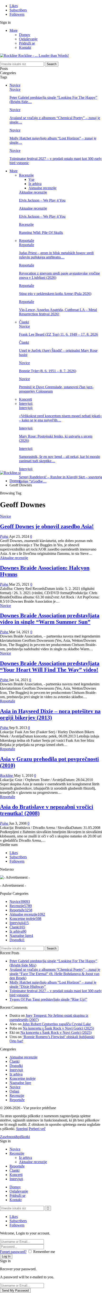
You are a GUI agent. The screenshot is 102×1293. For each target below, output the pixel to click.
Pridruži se (27, 43)
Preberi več (37, 1129)
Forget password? (13, 1252)
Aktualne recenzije (42, 188)
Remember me (44, 1252)
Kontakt (25, 47)
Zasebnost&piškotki (15, 1137)
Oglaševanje (28, 39)
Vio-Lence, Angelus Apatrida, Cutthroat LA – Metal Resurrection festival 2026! (58, 312)
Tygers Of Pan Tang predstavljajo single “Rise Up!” (48, 999)
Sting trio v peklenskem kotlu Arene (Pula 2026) (55, 294)
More (13, 30)
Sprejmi (22, 1129)
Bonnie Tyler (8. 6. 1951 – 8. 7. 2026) (47, 371)
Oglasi (14, 1091)
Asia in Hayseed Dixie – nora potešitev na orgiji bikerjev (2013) (50, 714)
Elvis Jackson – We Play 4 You (42, 200)
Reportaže (26, 241)
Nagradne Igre (21, 936)
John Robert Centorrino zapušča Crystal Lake (57, 1024)
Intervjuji (25, 404)
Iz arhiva (35, 184)
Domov (24, 35)
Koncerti (25, 399)
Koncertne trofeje (25, 919)
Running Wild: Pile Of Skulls (41, 233)
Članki (24, 322)
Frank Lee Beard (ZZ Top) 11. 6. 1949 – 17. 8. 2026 (58, 334)
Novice (14, 85)
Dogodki (17, 940)
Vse (31, 179)
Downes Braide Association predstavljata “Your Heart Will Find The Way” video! (49, 666)
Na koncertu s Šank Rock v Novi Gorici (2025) (58, 1028)
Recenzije (26, 175)
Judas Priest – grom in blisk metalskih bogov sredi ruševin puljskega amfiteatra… (56, 255)
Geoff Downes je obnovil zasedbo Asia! (47, 526)
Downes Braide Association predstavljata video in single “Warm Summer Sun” (49, 618)
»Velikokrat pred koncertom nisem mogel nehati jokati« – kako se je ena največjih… (60, 418)
